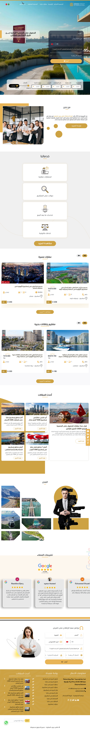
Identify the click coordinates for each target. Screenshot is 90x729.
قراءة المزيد (76, 126)
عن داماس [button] (22, 4)
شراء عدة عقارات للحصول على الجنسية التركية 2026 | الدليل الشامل (72, 427)
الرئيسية (50, 4)
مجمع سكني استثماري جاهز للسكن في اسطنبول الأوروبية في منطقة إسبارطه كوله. (73, 288)
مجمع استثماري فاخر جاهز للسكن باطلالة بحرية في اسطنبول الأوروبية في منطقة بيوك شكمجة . (27, 355)
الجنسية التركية (58, 4)
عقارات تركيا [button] (43, 4)
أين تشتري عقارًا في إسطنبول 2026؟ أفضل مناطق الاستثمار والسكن (37, 419)
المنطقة (68, 83)
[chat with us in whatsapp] (6, 722)
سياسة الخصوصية (78, 695)
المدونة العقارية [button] (32, 4)
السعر (25, 83)
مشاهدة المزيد (45, 243)
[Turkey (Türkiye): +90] (52, 44)
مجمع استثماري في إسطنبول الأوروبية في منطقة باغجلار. (28, 287)
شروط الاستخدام (67, 695)
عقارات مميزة (45, 257)
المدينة (78, 83)
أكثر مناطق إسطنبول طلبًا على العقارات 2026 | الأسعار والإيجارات (14, 419)
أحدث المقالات (45, 395)
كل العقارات (57, 83)
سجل (27, 720)
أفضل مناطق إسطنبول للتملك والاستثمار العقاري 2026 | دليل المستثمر (14, 448)
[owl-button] (84, 255)
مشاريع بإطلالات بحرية (45, 324)
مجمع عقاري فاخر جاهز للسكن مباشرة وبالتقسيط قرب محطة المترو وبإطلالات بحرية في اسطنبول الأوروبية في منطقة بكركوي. (73, 355)
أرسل (67, 61)
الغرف (49, 83)
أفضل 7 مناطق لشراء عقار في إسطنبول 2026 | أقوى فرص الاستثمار (38, 448)
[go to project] (49, 302)
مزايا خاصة (37, 83)
